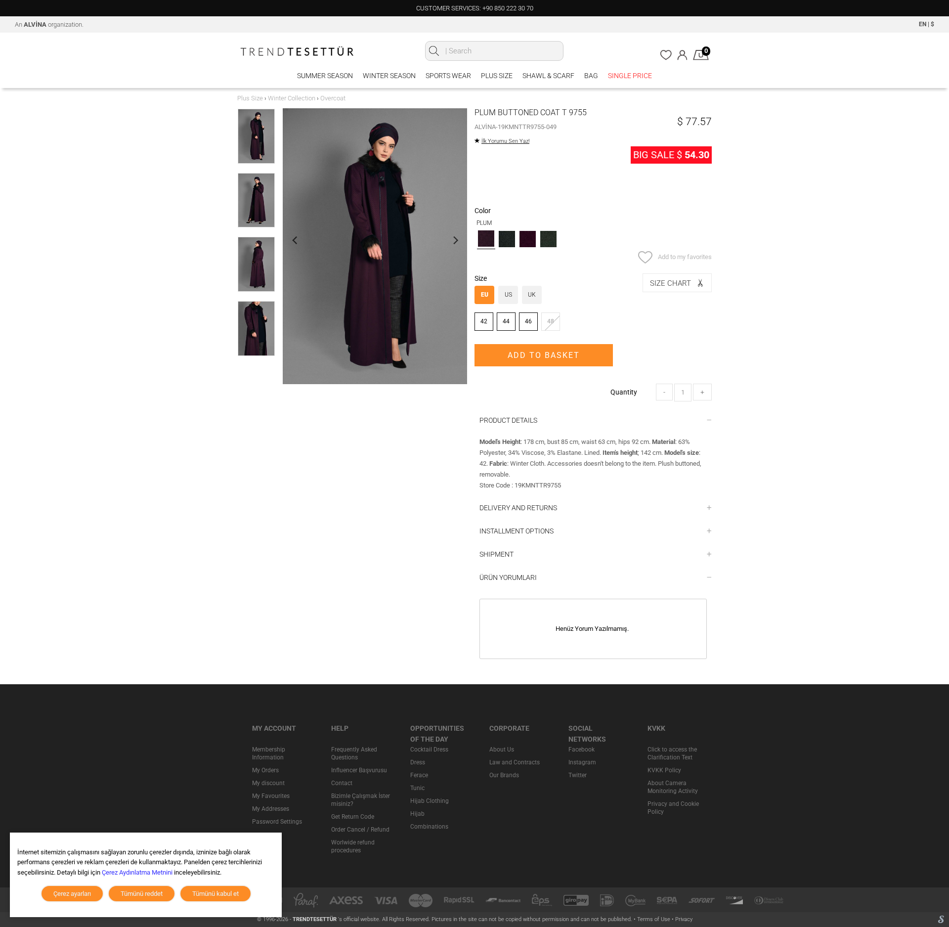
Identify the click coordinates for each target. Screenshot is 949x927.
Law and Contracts (514, 762)
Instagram (582, 762)
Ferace (419, 775)
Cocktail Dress (429, 749)
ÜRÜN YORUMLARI (508, 577)
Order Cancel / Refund (360, 829)
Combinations (429, 826)
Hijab (417, 813)
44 (506, 321)
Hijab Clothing (429, 800)
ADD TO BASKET (544, 355)
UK (532, 294)
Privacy (683, 919)
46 (528, 321)
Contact (341, 783)
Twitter (577, 775)
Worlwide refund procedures (353, 846)
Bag (591, 76)
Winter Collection (291, 98)
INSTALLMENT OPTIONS (516, 531)
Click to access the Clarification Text (672, 753)
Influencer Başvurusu (359, 770)
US (508, 294)
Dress (417, 762)
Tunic (417, 788)
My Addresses (270, 808)
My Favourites (271, 796)
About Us (501, 749)
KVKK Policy (664, 770)
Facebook (581, 749)
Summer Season (325, 76)
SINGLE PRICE (630, 76)
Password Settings (277, 821)
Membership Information (268, 753)
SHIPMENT (496, 554)
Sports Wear (448, 76)
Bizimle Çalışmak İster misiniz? (360, 800)
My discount (268, 783)
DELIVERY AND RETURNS (518, 508)
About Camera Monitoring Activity (672, 787)
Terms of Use (654, 919)
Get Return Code (352, 816)
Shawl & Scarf (548, 76)
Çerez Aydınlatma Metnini (137, 872)
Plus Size (497, 76)
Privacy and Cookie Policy (673, 807)
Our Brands (504, 775)
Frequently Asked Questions (354, 753)
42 (483, 321)
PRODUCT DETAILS (508, 420)
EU (484, 294)
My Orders (265, 770)
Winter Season (389, 76)
